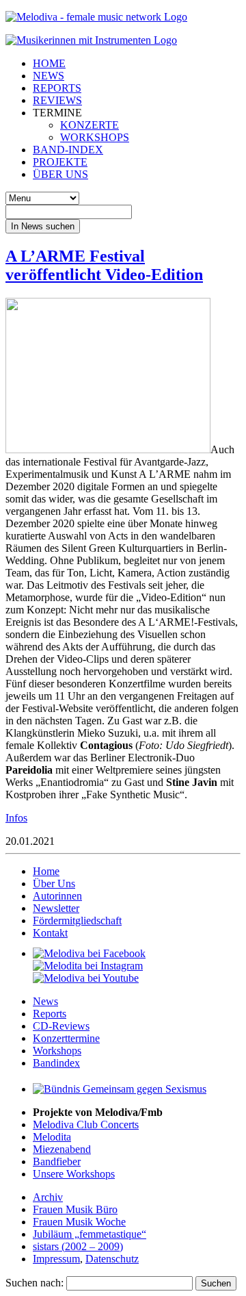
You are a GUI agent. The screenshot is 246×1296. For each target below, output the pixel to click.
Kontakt (50, 933)
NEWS (48, 75)
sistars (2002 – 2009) (78, 1246)
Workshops (57, 1050)
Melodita (52, 1137)
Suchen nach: (34, 1282)
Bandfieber (57, 1161)
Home (46, 871)
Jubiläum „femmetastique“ (89, 1234)
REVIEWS (57, 100)
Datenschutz (112, 1259)
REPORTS (57, 88)
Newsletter (56, 908)
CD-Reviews (61, 1026)
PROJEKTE (60, 162)
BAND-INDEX (68, 149)
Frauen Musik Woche (79, 1222)
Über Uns (54, 883)
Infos (16, 818)
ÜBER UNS (60, 174)
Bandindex (56, 1063)
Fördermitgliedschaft (77, 920)
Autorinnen (57, 896)
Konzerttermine (66, 1038)
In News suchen (42, 226)
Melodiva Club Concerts (86, 1124)
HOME (49, 63)
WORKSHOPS (94, 137)
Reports (49, 1013)
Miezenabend (62, 1149)
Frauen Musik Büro (75, 1209)
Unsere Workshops (74, 1174)
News (45, 1001)
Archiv (48, 1197)
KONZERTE (89, 125)
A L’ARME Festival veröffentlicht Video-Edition (104, 265)
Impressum (56, 1259)
